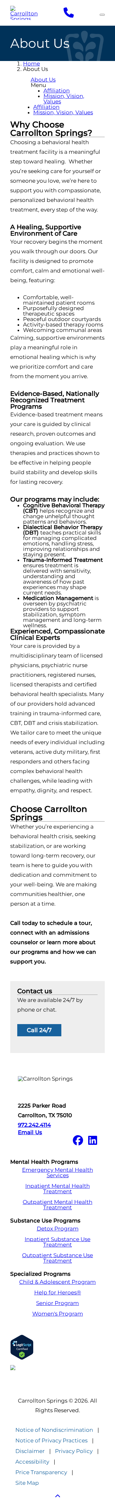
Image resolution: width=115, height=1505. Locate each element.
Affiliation (56, 90)
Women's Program (57, 1314)
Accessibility (32, 1462)
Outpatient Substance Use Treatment (57, 1258)
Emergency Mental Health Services (57, 1172)
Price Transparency (41, 1472)
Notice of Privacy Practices (51, 1440)
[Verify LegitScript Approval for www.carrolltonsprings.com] (57, 1347)
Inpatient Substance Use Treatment (57, 1242)
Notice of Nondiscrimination (54, 1430)
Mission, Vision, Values (63, 99)
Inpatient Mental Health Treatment (57, 1188)
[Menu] (102, 15)
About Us (43, 79)
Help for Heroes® (57, 1292)
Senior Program (57, 1303)
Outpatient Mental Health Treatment (57, 1204)
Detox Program (58, 1228)
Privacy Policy (74, 1451)
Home (31, 63)
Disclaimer (30, 1451)
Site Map (27, 1483)
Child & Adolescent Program (57, 1282)
